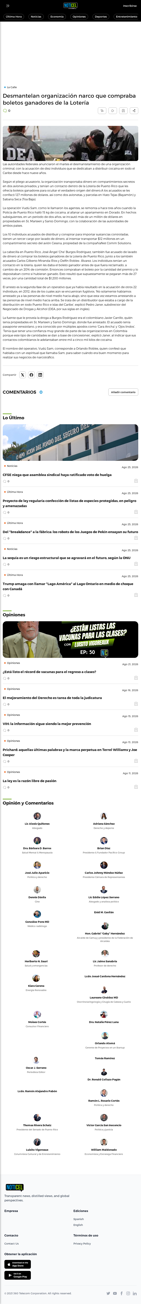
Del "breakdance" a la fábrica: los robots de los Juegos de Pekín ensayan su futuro (70, 532)
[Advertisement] (70, 49)
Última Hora (14, 16)
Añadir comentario (123, 392)
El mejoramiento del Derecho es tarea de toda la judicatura (52, 698)
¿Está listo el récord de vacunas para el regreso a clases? (49, 672)
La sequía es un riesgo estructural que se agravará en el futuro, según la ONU (67, 558)
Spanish (78, 1219)
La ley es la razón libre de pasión (29, 781)
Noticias (36, 16)
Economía (57, 16)
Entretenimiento (126, 16)
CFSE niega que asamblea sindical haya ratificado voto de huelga (57, 475)
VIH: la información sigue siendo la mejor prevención (47, 724)
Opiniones (79, 16)
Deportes (101, 16)
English (78, 1224)
